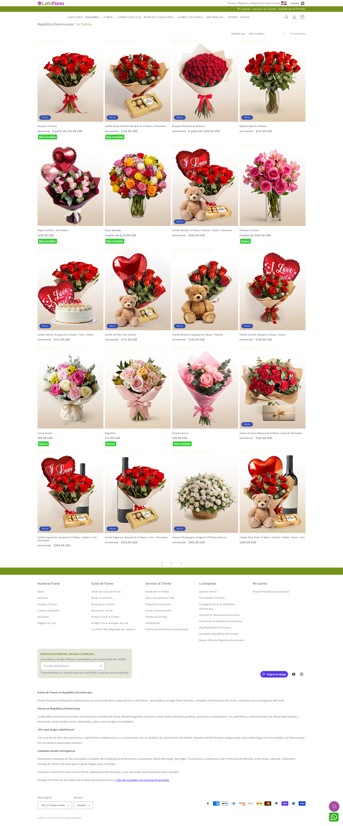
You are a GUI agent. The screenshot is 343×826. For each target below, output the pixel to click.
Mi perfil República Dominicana (271, 591)
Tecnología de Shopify (71, 818)
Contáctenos (152, 623)
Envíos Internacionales (158, 610)
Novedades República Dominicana (218, 633)
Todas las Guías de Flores (106, 591)
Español (295, 3)
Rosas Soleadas (113, 230)
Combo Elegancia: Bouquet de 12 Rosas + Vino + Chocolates (136, 537)
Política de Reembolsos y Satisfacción (167, 629)
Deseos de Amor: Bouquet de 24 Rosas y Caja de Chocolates (271, 433)
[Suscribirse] (101, 666)
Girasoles (43, 597)
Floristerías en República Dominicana (220, 621)
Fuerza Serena (45, 433)
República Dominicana (55, 24)
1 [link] (162, 563)
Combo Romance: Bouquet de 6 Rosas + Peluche (197, 334)
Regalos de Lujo (47, 623)
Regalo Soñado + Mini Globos (53, 230)
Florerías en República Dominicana (219, 615)
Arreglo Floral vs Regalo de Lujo (109, 623)
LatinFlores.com (52, 818)
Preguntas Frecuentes (158, 604)
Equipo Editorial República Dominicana (221, 640)
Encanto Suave (180, 433)
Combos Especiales (49, 610)
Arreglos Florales (47, 604)
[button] (93, 17)
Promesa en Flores (249, 230)
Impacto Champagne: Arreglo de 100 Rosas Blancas (199, 537)
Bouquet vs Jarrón (102, 610)
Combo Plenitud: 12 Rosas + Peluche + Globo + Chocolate (202, 230)
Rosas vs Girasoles (102, 597)
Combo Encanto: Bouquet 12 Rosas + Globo (262, 334)
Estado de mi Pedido (292, 9)
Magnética (110, 433)
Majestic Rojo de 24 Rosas (253, 126)
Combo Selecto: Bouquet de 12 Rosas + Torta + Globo (65, 334)
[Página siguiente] (181, 563)
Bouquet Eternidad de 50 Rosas (188, 126)
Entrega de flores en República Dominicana (217, 606)
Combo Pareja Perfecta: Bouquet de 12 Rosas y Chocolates (135, 126)
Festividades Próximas (212, 597)
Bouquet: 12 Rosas (47, 126)
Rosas (41, 591)
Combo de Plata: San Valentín (120, 334)
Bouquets (43, 616)
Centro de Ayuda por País (159, 597)
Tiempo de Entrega (156, 616)
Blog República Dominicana (215, 627)
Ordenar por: (238, 33)
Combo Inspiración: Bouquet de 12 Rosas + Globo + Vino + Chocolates (68, 539)
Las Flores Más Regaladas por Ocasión (113, 629)
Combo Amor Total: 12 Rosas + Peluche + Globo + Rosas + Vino (272, 537)
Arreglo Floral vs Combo (105, 616)
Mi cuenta (243, 9)
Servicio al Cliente (264, 9)
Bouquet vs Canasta (103, 604)
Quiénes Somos (208, 591)
